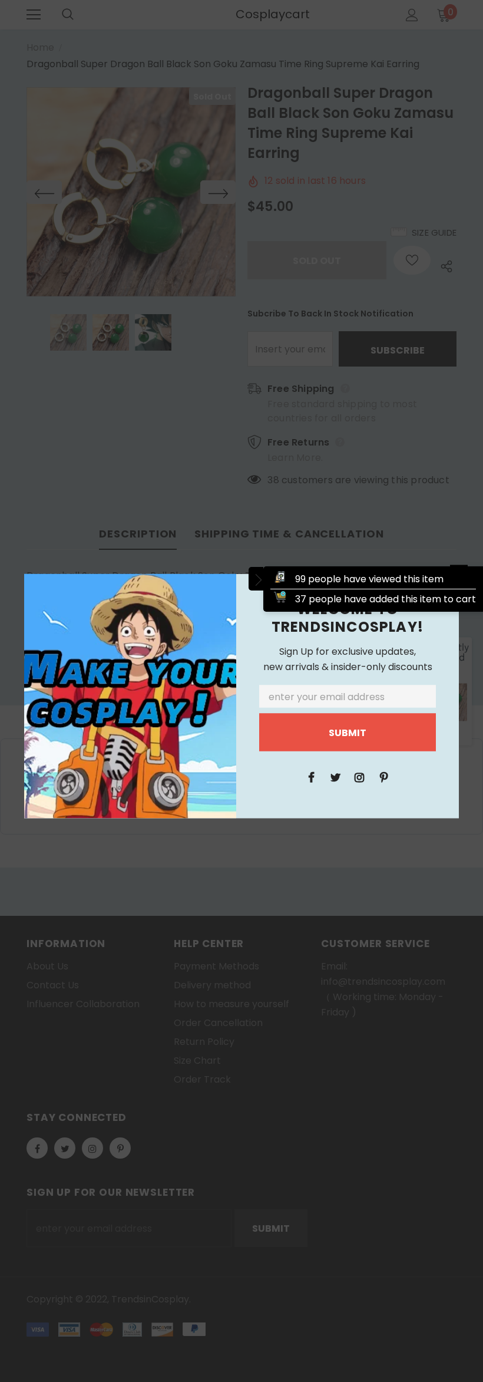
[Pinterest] (383, 776)
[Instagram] (359, 776)
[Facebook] (311, 776)
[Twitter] (335, 776)
